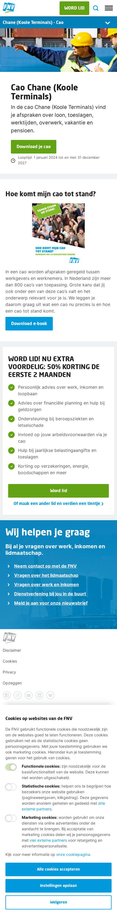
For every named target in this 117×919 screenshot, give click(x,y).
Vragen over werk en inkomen (46, 584)
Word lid (58, 490)
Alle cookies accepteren (58, 869)
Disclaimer (12, 650)
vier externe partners (48, 840)
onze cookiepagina (73, 854)
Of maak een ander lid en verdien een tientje (57, 503)
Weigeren (58, 902)
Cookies (10, 661)
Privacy (9, 672)
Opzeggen (12, 683)
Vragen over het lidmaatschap (46, 575)
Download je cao (34, 146)
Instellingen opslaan (58, 885)
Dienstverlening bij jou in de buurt (50, 593)
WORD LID (74, 7)
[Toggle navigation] (109, 8)
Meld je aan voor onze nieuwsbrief (51, 603)
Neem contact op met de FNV (45, 566)
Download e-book (29, 323)
